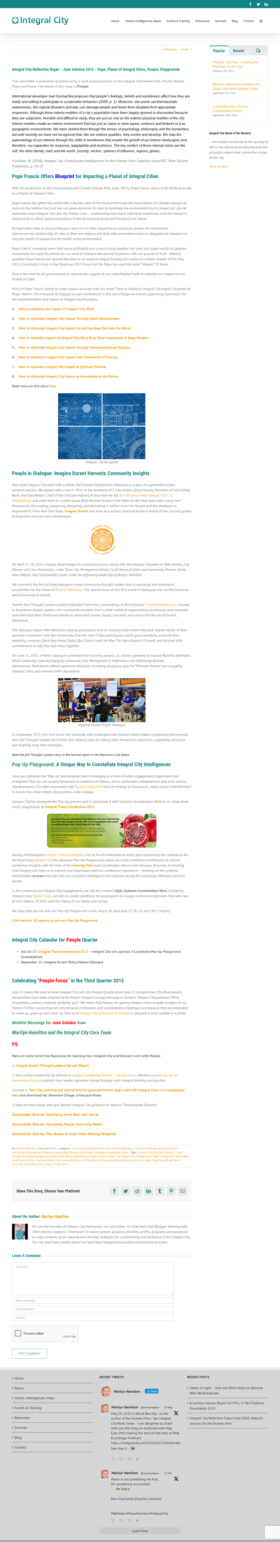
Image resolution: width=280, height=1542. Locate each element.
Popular (219, 50)
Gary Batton (66, 1156)
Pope (148, 1160)
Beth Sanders (166, 1152)
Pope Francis (159, 1160)
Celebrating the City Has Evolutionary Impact (230, 108)
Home (19, 1378)
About (19, 1388)
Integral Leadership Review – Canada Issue (104, 1075)
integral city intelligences (135, 1156)
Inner (82, 1152)
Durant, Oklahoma (68, 589)
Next (184, 49)
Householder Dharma (66, 1152)
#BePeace (118, 1513)
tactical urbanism (88, 786)
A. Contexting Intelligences (87, 1148)
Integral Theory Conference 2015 (63, 951)
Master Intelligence (96, 1152)
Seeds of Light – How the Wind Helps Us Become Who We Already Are (226, 1390)
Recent (238, 50)
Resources (22, 1417)
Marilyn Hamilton (25, 1148)
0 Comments (60, 1164)
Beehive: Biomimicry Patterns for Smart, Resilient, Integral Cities (236, 86)
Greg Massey (80, 1156)
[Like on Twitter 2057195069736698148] (131, 1459)
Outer (125, 1152)
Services (21, 1427)
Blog (18, 1437)
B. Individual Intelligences (117, 1148)
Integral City (43, 860)
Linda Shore (18, 1160)
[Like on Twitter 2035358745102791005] (131, 1521)
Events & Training (28, 1408)
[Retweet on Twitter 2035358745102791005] (122, 1521)
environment (51, 1156)
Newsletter (114, 1152)
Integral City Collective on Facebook (106, 1013)
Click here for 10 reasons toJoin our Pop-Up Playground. (55, 920)
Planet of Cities (83, 1160)
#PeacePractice (137, 1513)
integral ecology (159, 1156)
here (52, 386)
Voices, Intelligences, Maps (35, 1398)
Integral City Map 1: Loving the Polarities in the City (235, 64)
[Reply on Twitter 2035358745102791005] (114, 1521)
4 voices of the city (147, 1152)
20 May (168, 1407)
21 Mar (168, 1473)
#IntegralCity (158, 1513)
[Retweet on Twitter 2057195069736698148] (122, 1459)
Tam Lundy (44, 1164)
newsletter (68, 1160)
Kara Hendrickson (179, 1156)
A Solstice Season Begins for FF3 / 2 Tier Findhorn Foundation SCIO (227, 1405)
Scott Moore (30, 1164)
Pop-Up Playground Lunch (129, 1160)
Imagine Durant (97, 1156)
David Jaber (27, 1156)
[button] (261, 20)
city (164, 1148)
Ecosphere (47, 1152)
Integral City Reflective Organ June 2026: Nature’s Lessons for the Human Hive (226, 1420)
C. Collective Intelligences (147, 1148)
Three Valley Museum (161, 604)
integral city (113, 1156)
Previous (170, 49)
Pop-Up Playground (103, 1160)
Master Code (42, 896)
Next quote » (218, 166)
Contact (20, 1447)
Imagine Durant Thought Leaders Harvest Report (52, 1065)
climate (171, 1148)
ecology (39, 1156)
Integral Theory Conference (66, 854)
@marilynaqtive (150, 1407)
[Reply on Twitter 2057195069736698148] (114, 1459)
